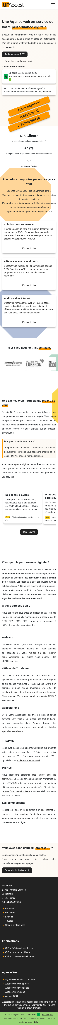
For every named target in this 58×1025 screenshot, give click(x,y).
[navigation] (53, 5)
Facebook (10, 912)
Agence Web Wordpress (17, 984)
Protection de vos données (17, 1005)
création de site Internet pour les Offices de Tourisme (28, 692)
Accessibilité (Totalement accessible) (20, 1002)
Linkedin (9, 917)
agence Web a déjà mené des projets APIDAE (32, 696)
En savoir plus (47, 1015)
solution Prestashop (30, 814)
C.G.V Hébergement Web (17, 952)
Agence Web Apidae (15, 992)
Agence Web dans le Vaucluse (20, 979)
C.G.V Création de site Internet (19, 948)
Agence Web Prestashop (17, 988)
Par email (9, 908)
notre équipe (23, 203)
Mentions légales (47, 1002)
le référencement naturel (28, 760)
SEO (4, 621)
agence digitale (21, 464)
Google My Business (15, 925)
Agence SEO (11, 996)
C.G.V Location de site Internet (19, 956)
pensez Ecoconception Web (16, 791)
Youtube (9, 921)
